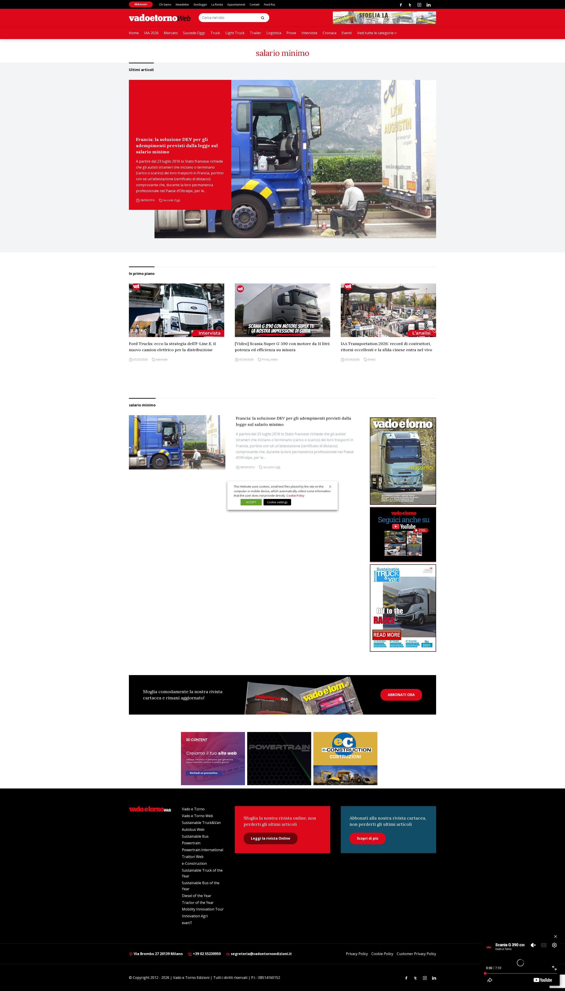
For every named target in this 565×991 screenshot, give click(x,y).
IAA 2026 (151, 32)
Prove (291, 32)
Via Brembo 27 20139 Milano (158, 953)
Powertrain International (202, 849)
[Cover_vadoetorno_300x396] (403, 461)
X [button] (330, 486)
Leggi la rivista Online (270, 838)
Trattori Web (192, 856)
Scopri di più (367, 838)
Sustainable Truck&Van (201, 822)
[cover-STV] (403, 608)
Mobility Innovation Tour (203, 909)
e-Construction (194, 863)
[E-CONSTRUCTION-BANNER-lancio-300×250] (345, 758)
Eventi (347, 32)
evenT (187, 922)
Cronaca (329, 32)
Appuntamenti (236, 4)
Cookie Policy (382, 953)
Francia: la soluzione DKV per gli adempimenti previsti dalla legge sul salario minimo (177, 145)
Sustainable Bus (195, 836)
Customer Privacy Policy (416, 953)
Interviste (309, 32)
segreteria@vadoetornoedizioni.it (261, 953)
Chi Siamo (165, 4)
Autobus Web (193, 829)
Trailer (255, 32)
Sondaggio (200, 4)
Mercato (171, 32)
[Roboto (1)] (403, 534)
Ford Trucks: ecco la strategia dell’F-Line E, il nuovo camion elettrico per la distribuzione (172, 346)
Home (134, 32)
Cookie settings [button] (277, 502)
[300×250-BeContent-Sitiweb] (213, 758)
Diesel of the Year (196, 895)
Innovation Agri (195, 916)
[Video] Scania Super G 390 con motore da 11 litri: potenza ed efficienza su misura (282, 346)
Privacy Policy (357, 953)
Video (274, 359)
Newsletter (182, 4)
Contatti (255, 4)
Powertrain (191, 843)
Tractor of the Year (198, 902)
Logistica (273, 32)
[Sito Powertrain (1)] (279, 758)
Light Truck (235, 32)
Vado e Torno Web (197, 815)
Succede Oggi (194, 32)
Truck (215, 32)
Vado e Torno (193, 809)
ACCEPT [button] (251, 502)
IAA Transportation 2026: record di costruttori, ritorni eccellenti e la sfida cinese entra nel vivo (386, 346)
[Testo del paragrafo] (384, 17)
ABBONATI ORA (401, 694)
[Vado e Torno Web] (160, 17)
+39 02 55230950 (206, 953)
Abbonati (140, 4)
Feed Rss (269, 4)
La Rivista (217, 4)
